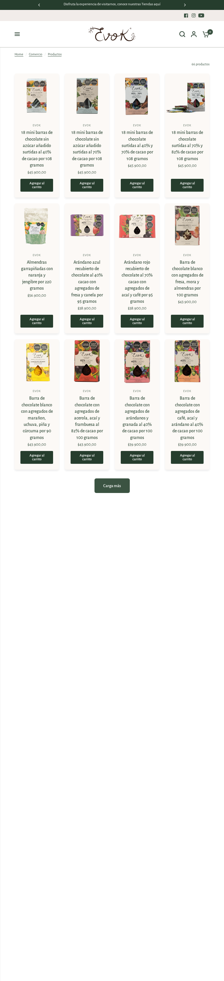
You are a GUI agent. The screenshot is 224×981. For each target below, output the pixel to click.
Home (19, 54)
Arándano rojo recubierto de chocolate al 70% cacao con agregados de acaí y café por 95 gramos (137, 282)
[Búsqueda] (182, 34)
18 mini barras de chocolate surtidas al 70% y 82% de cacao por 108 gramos (187, 145)
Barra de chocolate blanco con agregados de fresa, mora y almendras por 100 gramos (187, 278)
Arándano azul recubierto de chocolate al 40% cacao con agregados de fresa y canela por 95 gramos (87, 282)
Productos (55, 54)
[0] (204, 34)
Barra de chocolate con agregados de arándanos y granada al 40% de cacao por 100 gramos (137, 418)
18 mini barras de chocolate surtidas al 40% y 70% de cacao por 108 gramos (137, 145)
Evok (37, 125)
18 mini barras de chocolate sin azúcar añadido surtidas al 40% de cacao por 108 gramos (36, 148)
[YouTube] (201, 15)
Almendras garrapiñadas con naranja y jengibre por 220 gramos (37, 275)
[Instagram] (193, 15)
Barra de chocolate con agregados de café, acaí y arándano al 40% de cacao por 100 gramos (187, 418)
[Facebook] (186, 15)
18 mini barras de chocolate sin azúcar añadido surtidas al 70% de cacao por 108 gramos (87, 148)
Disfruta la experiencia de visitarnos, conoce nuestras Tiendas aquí (112, 4)
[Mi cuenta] (194, 34)
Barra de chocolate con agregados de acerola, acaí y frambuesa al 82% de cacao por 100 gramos (87, 418)
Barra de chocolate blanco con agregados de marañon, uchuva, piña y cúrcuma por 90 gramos (37, 418)
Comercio (35, 54)
